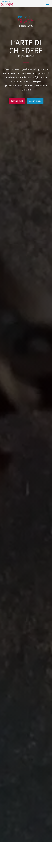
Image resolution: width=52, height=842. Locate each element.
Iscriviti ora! (17, 100)
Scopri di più (35, 100)
